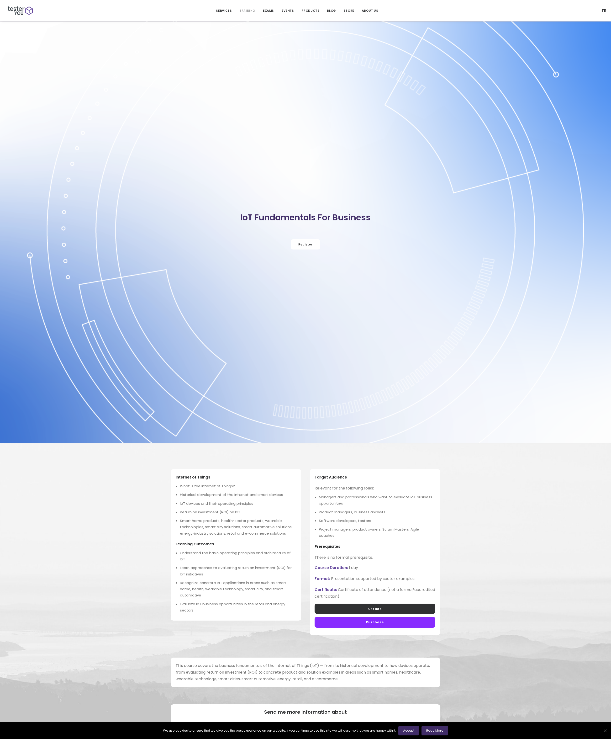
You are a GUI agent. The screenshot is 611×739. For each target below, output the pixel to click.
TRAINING (247, 11)
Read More (434, 730)
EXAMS (268, 11)
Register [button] (305, 244)
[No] (605, 730)
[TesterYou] (20, 10)
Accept (408, 730)
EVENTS (288, 11)
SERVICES (224, 11)
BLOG (331, 11)
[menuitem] (224, 10)
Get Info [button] (375, 609)
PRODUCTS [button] (311, 11)
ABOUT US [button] (370, 11)
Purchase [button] (375, 622)
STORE (349, 11)
